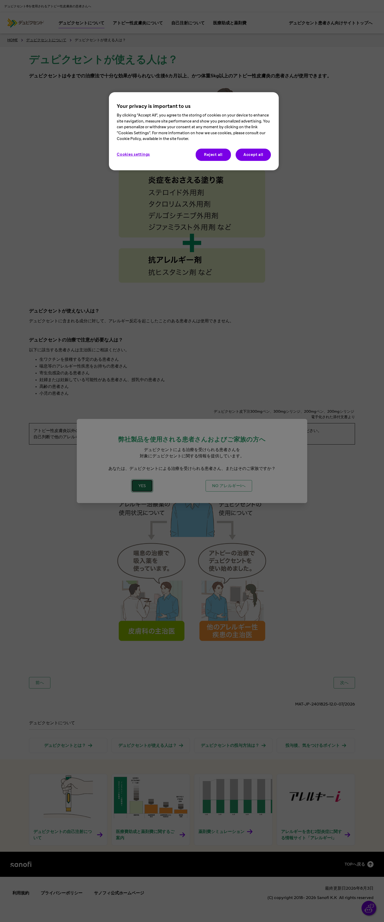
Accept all (253, 155)
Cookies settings (133, 154)
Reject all (213, 155)
